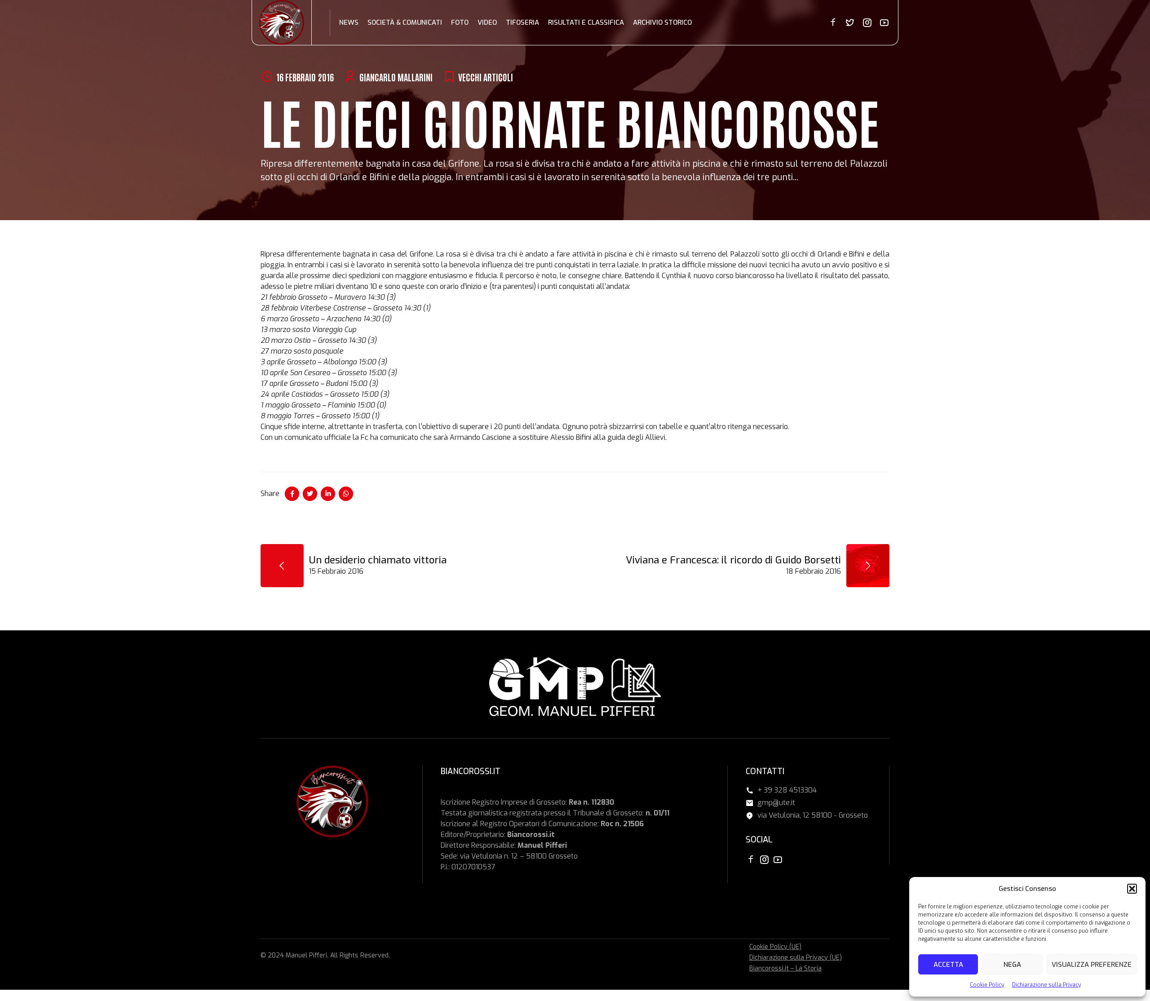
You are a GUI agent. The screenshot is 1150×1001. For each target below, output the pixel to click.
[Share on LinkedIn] (328, 494)
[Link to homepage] (281, 22)
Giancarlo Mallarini (396, 77)
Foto (460, 22)
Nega (1012, 964)
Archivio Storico (662, 22)
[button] (1132, 888)
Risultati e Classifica (586, 22)
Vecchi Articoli (485, 77)
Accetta (948, 964)
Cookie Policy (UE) (775, 947)
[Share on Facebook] (292, 494)
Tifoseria (522, 22)
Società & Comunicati (404, 22)
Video (487, 22)
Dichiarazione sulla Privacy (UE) (795, 957)
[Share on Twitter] (310, 494)
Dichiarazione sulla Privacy (1046, 984)
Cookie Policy (987, 984)
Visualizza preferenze (1092, 964)
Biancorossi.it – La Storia (785, 968)
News (348, 22)
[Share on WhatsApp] (346, 494)
